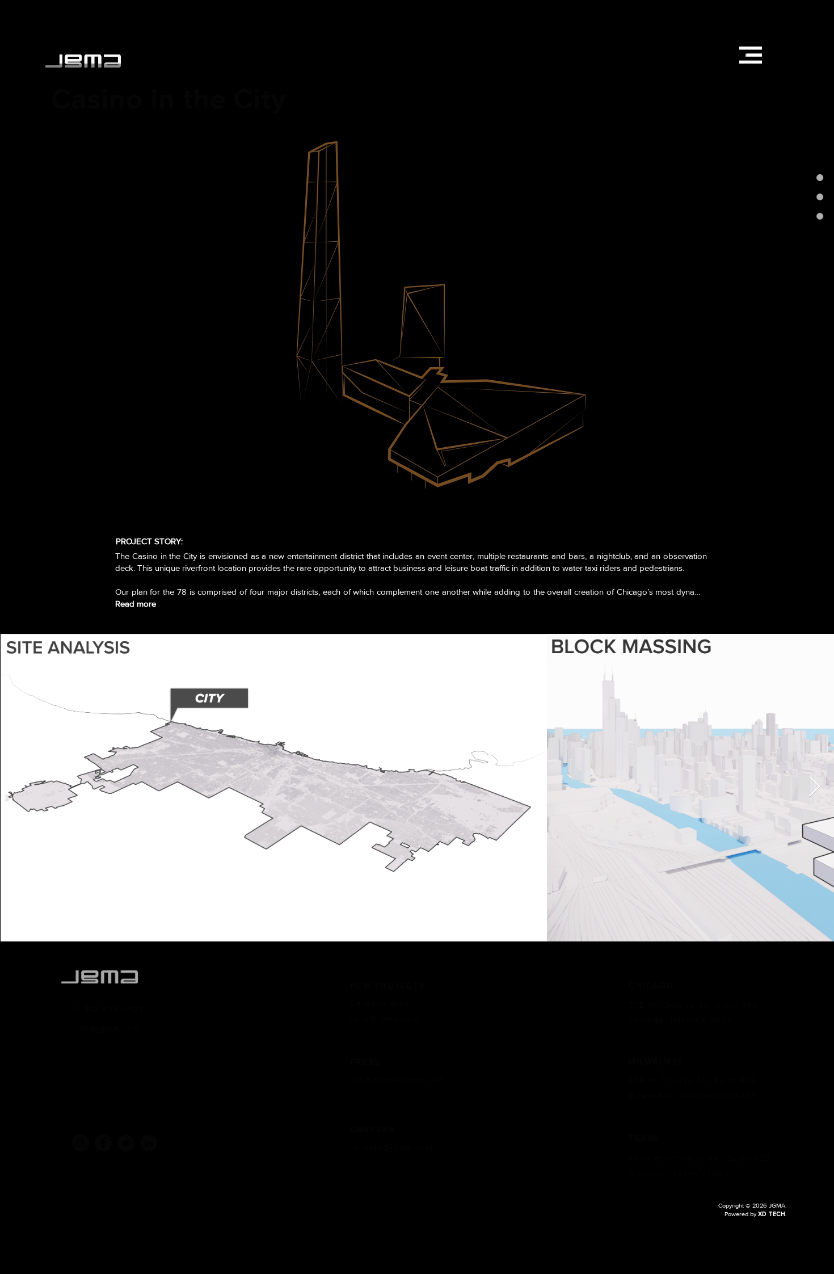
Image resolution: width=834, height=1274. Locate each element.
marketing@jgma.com (397, 1078)
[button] (750, 55)
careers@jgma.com (391, 1147)
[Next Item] (814, 787)
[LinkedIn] (148, 1142)
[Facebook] (103, 1142)
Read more (135, 603)
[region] (417, 330)
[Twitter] (125, 1142)
